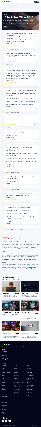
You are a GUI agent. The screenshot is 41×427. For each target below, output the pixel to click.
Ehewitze (15, 372)
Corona (28, 371)
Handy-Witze (29, 376)
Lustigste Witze (4, 405)
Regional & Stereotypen (5, 358)
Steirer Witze (16, 392)
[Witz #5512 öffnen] (37, 83)
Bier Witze (3, 368)
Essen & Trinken (4, 356)
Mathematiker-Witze (29, 268)
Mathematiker (17, 112)
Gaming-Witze (16, 375)
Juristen (15, 379)
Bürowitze (29, 369)
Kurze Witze (17, 127)
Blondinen (16, 49)
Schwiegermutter (30, 389)
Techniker (12, 49)
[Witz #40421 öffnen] (37, 200)
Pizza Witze (16, 388)
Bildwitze (15, 368)
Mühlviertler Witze (30, 385)
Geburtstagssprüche (30, 375)
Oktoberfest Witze (17, 386)
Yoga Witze (29, 395)
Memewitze (3, 385)
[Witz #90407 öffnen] (37, 124)
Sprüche (28, 390)
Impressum (33, 425)
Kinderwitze (3, 382)
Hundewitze (4, 378)
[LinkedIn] (6, 421)
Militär (15, 385)
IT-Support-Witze (30, 378)
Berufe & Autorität (4, 352)
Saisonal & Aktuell (4, 361)
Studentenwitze (29, 392)
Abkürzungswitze (4, 365)
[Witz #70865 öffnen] (37, 140)
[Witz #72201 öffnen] (37, 226)
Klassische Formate (5, 359)
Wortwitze (16, 395)
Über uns (3, 410)
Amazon (15, 365)
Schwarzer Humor (17, 389)
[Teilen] (34, 46)
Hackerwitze (4, 376)
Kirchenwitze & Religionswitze (19, 382)
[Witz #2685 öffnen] (37, 169)
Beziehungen (21, 229)
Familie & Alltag (4, 355)
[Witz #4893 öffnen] (37, 61)
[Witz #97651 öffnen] (37, 186)
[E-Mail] (9, 421)
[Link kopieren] (32, 46)
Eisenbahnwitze (29, 372)
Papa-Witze (3, 388)
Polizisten (28, 388)
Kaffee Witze (29, 379)
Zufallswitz (3, 403)
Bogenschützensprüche (5, 369)
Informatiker (12, 86)
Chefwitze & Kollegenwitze (6, 371)
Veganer (28, 393)
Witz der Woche (4, 402)
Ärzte (28, 365)
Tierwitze (15, 393)
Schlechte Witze (4, 389)
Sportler (15, 390)
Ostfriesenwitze (29, 386)
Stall (2, 392)
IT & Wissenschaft (4, 351)
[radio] (7, 46)
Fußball (3, 375)
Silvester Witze (4, 390)
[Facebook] (3, 421)
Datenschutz (37, 425)
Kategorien (37, 1)
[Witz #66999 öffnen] (37, 109)
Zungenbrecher (4, 396)
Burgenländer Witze (17, 369)
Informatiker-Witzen (32, 267)
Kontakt (3, 413)
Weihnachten (4, 395)
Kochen (28, 382)
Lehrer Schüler (16, 383)
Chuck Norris (16, 371)
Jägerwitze (3, 379)
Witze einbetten (4, 409)
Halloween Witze (17, 376)
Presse (3, 412)
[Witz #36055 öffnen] (37, 46)
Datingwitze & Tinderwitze (6, 372)
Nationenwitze (4, 386)
